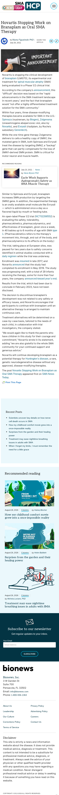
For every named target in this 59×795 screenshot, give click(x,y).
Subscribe (30, 654)
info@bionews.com (19, 691)
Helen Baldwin (40, 553)
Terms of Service (11, 727)
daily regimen (9, 256)
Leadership (8, 711)
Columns (25, 510)
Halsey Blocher (40, 510)
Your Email (7, 641)
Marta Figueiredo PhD (23, 40)
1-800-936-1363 (19, 695)
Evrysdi (22, 126)
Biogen (34, 119)
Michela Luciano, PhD (16, 599)
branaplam (10, 78)
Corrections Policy (11, 722)
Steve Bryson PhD (31, 173)
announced (18, 264)
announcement (42, 90)
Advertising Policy (39, 711)
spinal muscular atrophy (30, 82)
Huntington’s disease (37, 358)
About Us (7, 706)
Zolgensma (46, 119)
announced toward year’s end (41, 278)
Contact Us (36, 722)
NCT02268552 (44, 216)
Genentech (20, 130)
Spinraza (7, 119)
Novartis (6, 126)
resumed (24, 261)
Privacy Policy (37, 706)
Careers (34, 716)
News (37, 170)
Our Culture (8, 716)
